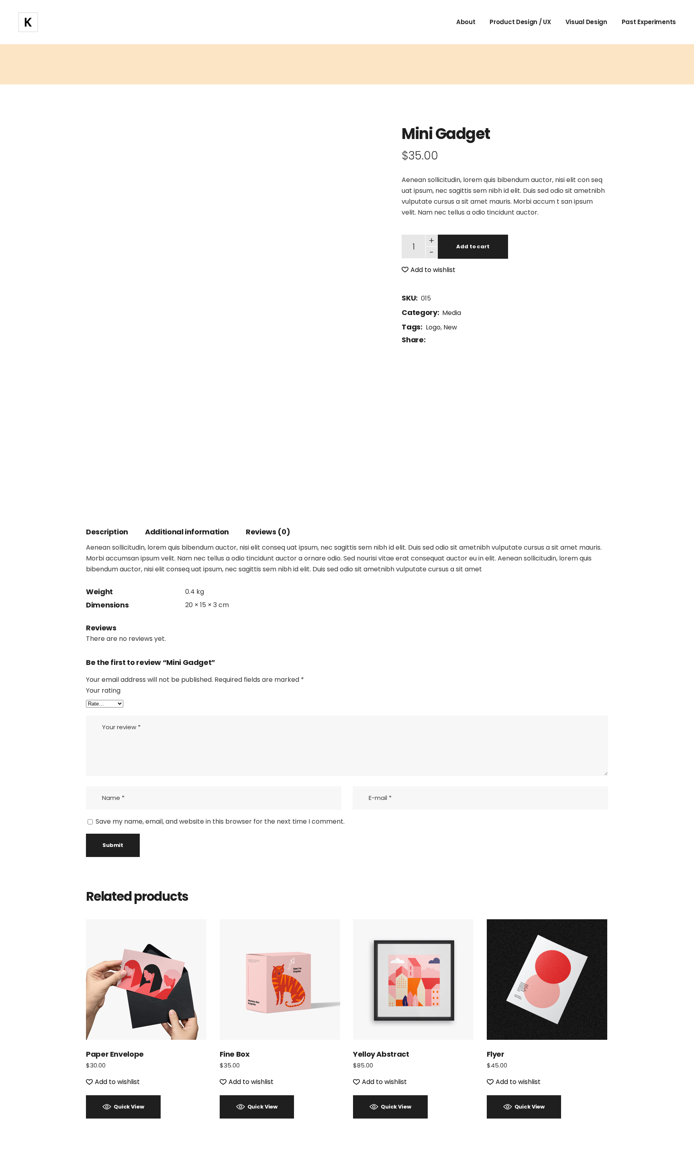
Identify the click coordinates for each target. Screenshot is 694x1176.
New (450, 327)
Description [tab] (107, 532)
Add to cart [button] (146, 979)
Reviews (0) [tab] (268, 532)
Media (451, 312)
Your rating (103, 690)
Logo (433, 327)
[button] (428, 269)
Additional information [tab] (187, 532)
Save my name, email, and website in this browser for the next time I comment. (220, 821)
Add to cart (473, 246)
